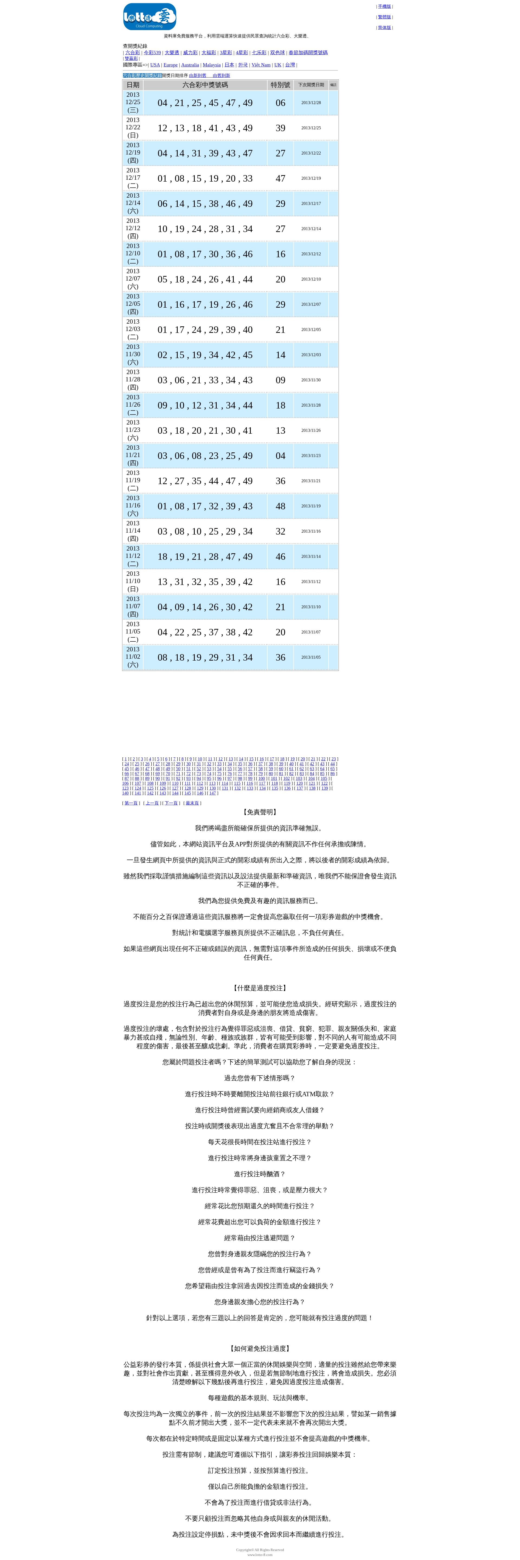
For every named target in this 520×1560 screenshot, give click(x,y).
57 (250, 768)
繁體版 (384, 17)
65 (332, 768)
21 (313, 759)
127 (175, 788)
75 (219, 773)
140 (125, 793)
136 (287, 788)
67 (137, 773)
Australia (190, 64)
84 (312, 773)
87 (127, 778)
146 (200, 793)
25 (137, 763)
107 (138, 783)
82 (291, 773)
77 (240, 773)
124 (138, 788)
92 (178, 778)
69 (157, 773)
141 (138, 793)
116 (249, 783)
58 (260, 768)
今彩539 (152, 52)
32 (209, 763)
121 (312, 783)
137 (300, 788)
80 (271, 773)
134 (262, 788)
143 (163, 793)
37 (260, 763)
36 (250, 763)
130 (212, 788)
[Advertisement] (229, 709)
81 (281, 773)
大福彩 (209, 52)
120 (299, 783)
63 (312, 768)
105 (324, 778)
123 (125, 788)
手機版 (384, 6)
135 (275, 788)
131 (225, 788)
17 (272, 759)
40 (291, 763)
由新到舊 (197, 75)
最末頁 (192, 803)
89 (147, 778)
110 (175, 783)
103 (299, 778)
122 (324, 783)
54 (219, 768)
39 (281, 763)
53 (209, 768)
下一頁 (171, 803)
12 (220, 759)
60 (281, 768)
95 (209, 778)
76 (229, 773)
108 (150, 783)
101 (274, 778)
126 (163, 788)
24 (127, 763)
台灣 (290, 64)
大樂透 (172, 52)
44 (332, 763)
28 (168, 763)
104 (311, 778)
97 (229, 778)
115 (237, 783)
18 (282, 759)
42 (312, 763)
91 (168, 778)
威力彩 (190, 52)
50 (178, 768)
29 (178, 763)
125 (150, 788)
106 (125, 783)
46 (137, 768)
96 (219, 778)
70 (168, 773)
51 (188, 768)
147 (212, 793)
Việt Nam (261, 64)
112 (200, 783)
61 (291, 768)
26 (147, 763)
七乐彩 (259, 52)
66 (127, 773)
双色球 (277, 52)
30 (188, 763)
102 (286, 778)
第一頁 (131, 803)
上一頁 (152, 803)
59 (271, 768)
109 (163, 783)
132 (237, 788)
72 (188, 773)
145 (187, 793)
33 (219, 763)
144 (175, 793)
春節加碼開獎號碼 (308, 52)
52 (199, 768)
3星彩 (226, 52)
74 (209, 773)
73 (199, 773)
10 (200, 759)
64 (322, 768)
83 (302, 773)
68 (147, 773)
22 (323, 759)
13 (231, 759)
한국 (243, 64)
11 (210, 759)
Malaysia (212, 64)
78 (250, 773)
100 (261, 778)
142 (150, 793)
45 (127, 768)
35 (240, 763)
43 (322, 763)
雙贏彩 (131, 58)
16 (261, 759)
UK (277, 64)
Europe (171, 64)
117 (262, 783)
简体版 (384, 27)
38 (271, 763)
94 (199, 778)
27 (157, 763)
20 (303, 759)
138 (312, 788)
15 (251, 759)
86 (332, 773)
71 (178, 773)
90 (157, 778)
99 (250, 778)
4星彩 (242, 52)
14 (241, 759)
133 (250, 788)
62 (302, 768)
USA (155, 64)
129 (200, 788)
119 (287, 783)
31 (199, 763)
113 (212, 783)
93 (188, 778)
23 (334, 759)
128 (187, 788)
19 (292, 759)
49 (168, 768)
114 (225, 783)
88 (137, 778)
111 (187, 783)
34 (229, 763)
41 (302, 763)
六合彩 (132, 52)
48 (157, 768)
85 (322, 773)
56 (240, 768)
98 (240, 778)
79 (260, 773)
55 (229, 768)
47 (147, 768)
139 (324, 788)
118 (274, 783)
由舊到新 (221, 75)
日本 (229, 64)
